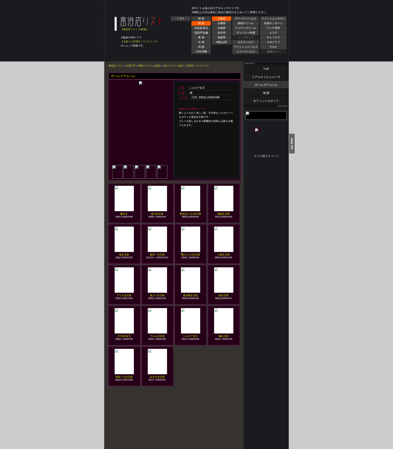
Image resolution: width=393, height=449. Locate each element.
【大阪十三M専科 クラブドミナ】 (139, 41)
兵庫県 (222, 23)
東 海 (201, 37)
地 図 (266, 92)
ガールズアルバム (266, 84)
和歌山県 (221, 42)
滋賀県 (222, 37)
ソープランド (246, 37)
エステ (273, 32)
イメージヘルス (245, 51)
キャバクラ (273, 37)
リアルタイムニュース (266, 76)
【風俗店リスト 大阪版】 (134, 29)
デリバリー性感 (245, 32)
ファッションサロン (273, 18)
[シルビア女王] (117, 177)
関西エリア (144, 65)
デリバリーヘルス (245, 18)
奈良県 (222, 32)
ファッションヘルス (246, 46)
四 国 (201, 46)
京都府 (222, 27)
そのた (273, 46)
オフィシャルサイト (266, 100)
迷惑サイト (273, 51)
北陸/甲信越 (201, 32)
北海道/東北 (201, 27)
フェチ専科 (273, 27)
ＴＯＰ (181, 18)
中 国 (201, 42)
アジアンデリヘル (245, 27)
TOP (266, 68)
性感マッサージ (273, 23)
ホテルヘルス (246, 42)
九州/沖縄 (201, 51)
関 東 (201, 18)
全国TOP (131, 65)
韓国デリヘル (246, 23)
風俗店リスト (115, 65)
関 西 (201, 23)
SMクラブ (168, 65)
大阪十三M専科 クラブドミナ (193, 65)
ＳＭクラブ (273, 42)
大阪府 (222, 18)
